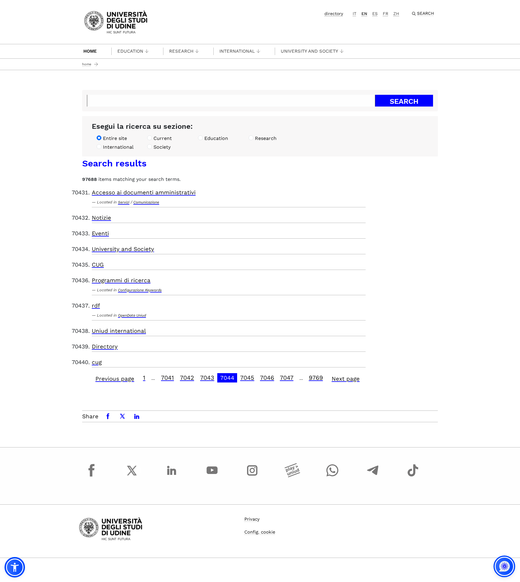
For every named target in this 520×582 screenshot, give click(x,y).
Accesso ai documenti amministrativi (144, 192)
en (364, 13)
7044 (227, 377)
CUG (98, 264)
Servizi (123, 202)
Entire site (115, 138)
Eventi (100, 233)
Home (90, 51)
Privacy (252, 519)
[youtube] (212, 476)
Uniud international (119, 330)
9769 (316, 377)
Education (130, 51)
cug (97, 362)
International (237, 51)
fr (385, 13)
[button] (14, 567)
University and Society (309, 51)
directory (333, 13)
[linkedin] (171, 476)
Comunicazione (146, 202)
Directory (105, 346)
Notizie (101, 217)
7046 (267, 377)
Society (162, 147)
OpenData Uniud (132, 315)
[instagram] (252, 476)
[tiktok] (413, 476)
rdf (96, 305)
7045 (247, 377)
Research (181, 51)
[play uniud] (292, 476)
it (354, 13)
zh (396, 13)
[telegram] (373, 476)
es (375, 13)
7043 (207, 377)
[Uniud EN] (115, 21)
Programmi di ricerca (121, 280)
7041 (167, 377)
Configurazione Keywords (140, 290)
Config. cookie (259, 532)
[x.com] (131, 476)
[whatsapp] (332, 476)
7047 (286, 377)
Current (162, 138)
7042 (187, 377)
